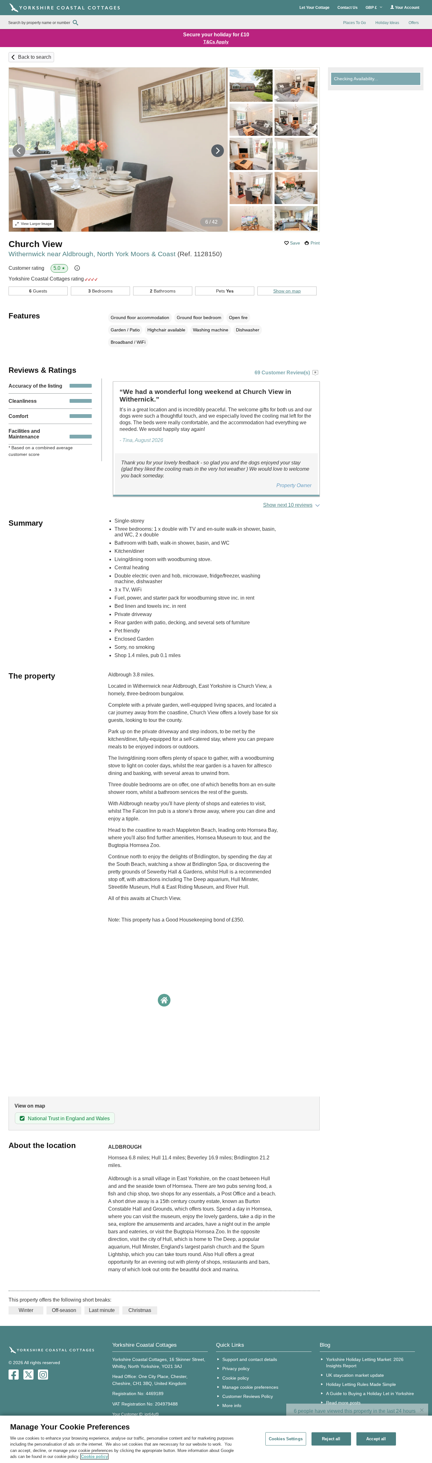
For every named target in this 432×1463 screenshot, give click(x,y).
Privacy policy (236, 1368)
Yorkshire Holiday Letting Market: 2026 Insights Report (365, 1362)
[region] (216, 1439)
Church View (35, 244)
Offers (414, 23)
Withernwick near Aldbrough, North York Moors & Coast (115, 253)
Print (315, 242)
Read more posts (343, 1402)
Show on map (287, 290)
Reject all (331, 1438)
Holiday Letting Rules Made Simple (361, 1384)
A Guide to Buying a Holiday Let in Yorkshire (370, 1393)
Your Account (406, 7)
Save (295, 242)
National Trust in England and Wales (69, 1118)
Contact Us (347, 7)
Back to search (34, 57)
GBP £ (372, 7)
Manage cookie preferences (250, 1387)
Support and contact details (249, 1359)
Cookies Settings (286, 1438)
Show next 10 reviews (287, 505)
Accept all (376, 1438)
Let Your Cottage (314, 7)
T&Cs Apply (216, 41)
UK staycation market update (355, 1375)
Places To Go (354, 23)
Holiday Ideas (387, 23)
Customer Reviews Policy (247, 1396)
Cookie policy (235, 1378)
